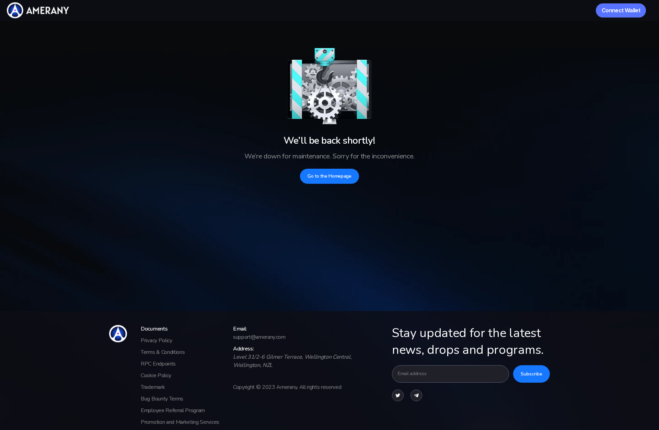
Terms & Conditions (163, 352)
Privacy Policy (156, 340)
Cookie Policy (156, 375)
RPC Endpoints (158, 364)
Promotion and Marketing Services (180, 422)
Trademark (153, 387)
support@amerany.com (259, 337)
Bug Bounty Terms (162, 399)
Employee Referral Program (173, 410)
